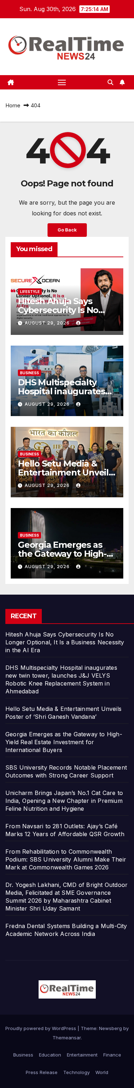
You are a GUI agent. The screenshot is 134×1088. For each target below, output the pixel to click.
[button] (110, 82)
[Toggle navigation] (62, 82)
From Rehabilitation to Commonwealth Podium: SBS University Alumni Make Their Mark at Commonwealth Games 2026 (65, 859)
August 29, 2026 (48, 323)
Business (29, 373)
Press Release (42, 1072)
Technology (76, 1072)
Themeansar (67, 1037)
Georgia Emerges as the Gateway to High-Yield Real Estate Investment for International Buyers (63, 742)
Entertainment (82, 1055)
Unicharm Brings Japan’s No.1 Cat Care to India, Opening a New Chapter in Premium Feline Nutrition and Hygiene (64, 800)
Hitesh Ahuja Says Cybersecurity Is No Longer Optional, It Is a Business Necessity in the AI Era (64, 642)
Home (12, 105)
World (101, 1072)
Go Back (67, 230)
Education (50, 1055)
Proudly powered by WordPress (41, 1028)
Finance (112, 1055)
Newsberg (110, 1028)
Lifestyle (30, 291)
